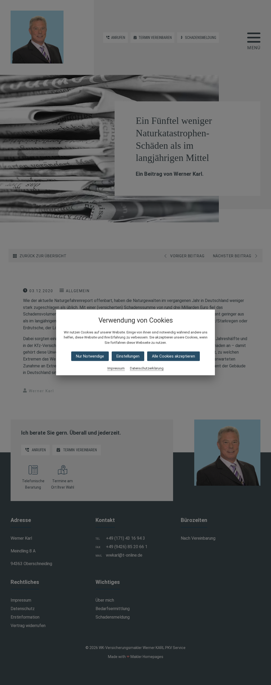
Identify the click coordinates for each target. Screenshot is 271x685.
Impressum (116, 368)
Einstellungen (127, 356)
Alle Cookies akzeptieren (173, 356)
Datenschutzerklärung (147, 368)
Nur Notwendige (90, 356)
